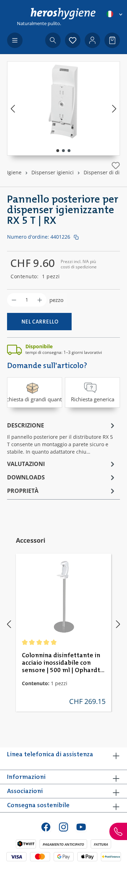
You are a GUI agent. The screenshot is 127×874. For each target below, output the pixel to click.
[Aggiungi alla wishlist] (115, 165)
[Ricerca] (53, 40)
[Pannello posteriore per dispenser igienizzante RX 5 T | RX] (63, 101)
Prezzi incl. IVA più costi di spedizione (79, 263)
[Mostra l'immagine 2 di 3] (63, 150)
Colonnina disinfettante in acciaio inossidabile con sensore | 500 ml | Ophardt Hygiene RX (61, 663)
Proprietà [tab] (22, 491)
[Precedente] (12, 108)
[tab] (61, 438)
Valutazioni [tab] (26, 464)
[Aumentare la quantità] (40, 300)
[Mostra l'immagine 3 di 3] (69, 150)
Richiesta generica (92, 399)
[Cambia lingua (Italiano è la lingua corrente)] (115, 14)
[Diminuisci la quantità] (14, 300)
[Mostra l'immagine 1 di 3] (57, 150)
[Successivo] (114, 108)
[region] (63, 108)
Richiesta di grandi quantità (34, 399)
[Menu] (15, 40)
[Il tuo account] (92, 40)
